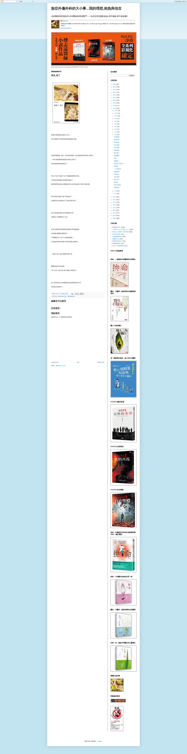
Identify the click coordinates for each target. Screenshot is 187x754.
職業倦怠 (116, 187)
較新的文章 (55, 362)
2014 (114, 202)
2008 (114, 218)
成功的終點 (117, 185)
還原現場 (116, 139)
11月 (115, 113)
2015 (114, 199)
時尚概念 (116, 142)
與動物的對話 (71, 296)
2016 (114, 197)
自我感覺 (116, 137)
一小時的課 (117, 169)
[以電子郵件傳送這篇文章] (75, 294)
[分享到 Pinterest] (83, 294)
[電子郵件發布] (72, 293)
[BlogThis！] (77, 294)
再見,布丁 (117, 179)
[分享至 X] (79, 294)
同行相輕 (116, 145)
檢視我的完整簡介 (66, 28)
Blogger (99, 741)
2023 (114, 92)
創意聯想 (116, 150)
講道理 (116, 182)
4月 (115, 132)
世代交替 (116, 177)
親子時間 (116, 147)
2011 (114, 210)
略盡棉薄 (116, 171)
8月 (115, 121)
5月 (115, 129)
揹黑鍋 (116, 166)
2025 (114, 87)
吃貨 (115, 158)
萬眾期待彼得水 (62, 296)
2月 (115, 191)
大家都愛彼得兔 (117, 236)
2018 (114, 105)
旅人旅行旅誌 (116, 234)
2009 (114, 215)
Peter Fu (65, 21)
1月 (115, 193)
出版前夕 (116, 174)
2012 (114, 207)
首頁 (78, 362)
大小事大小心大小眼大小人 (120, 229)
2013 (114, 205)
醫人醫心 (116, 153)
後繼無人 (116, 161)
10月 (116, 116)
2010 (114, 213)
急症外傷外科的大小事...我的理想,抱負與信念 (86, 8)
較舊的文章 (100, 362)
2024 (114, 89)
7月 (115, 124)
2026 (114, 84)
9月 (115, 118)
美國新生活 (115, 239)
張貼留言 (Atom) (61, 365)
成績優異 (116, 155)
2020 (114, 100)
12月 (116, 110)
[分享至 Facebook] (81, 294)
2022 (114, 95)
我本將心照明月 (118, 163)
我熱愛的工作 (116, 227)
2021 (114, 97)
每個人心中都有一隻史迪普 (120, 232)
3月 (115, 134)
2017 (114, 108)
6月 (115, 126)
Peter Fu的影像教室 (118, 246)
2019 (114, 103)
